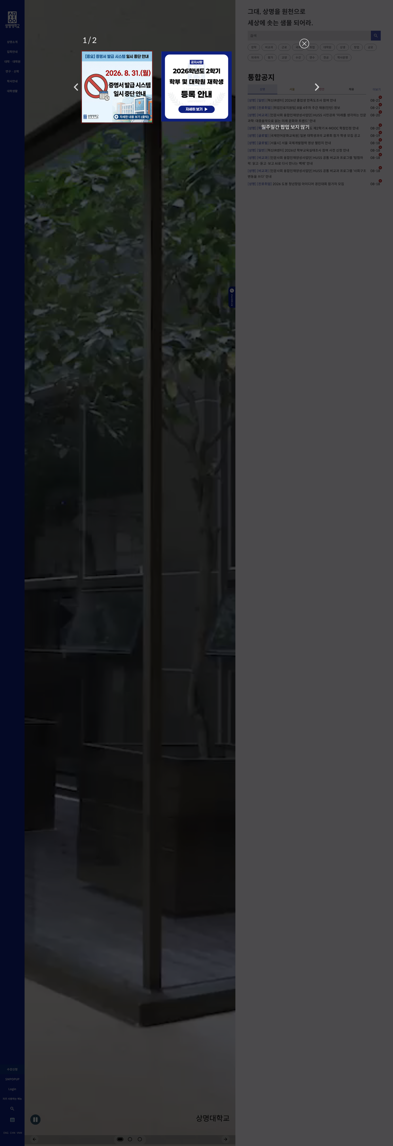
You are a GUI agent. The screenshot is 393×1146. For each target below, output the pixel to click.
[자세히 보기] (117, 86)
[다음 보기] (317, 87)
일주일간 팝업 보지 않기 (285, 126)
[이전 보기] (76, 87)
